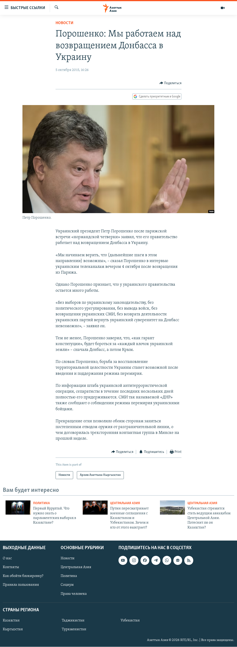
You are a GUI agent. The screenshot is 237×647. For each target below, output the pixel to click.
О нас (7, 558)
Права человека (74, 594)
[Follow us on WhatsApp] (166, 560)
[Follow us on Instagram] (133, 560)
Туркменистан (74, 629)
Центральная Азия (125, 503)
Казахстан (11, 620)
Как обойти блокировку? (23, 576)
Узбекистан (130, 620)
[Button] (170, 83)
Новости (64, 23)
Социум (67, 585)
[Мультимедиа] (223, 8)
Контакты (11, 567)
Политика (41, 503)
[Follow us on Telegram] (155, 560)
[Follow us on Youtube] (122, 560)
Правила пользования (21, 585)
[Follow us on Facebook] (144, 560)
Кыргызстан (13, 629)
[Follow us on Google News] (177, 560)
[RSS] (188, 560)
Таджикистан (73, 620)
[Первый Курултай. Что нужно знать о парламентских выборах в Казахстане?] (18, 507)
